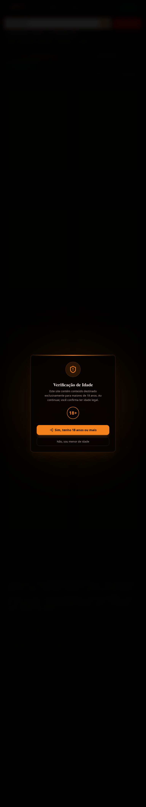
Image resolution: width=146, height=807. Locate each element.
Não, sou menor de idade (73, 441)
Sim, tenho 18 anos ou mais (76, 430)
